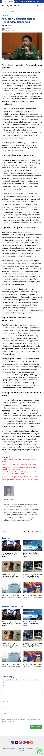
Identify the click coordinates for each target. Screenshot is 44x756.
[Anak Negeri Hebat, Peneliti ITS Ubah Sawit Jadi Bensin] (32, 587)
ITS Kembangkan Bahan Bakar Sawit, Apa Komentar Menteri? (19, 460)
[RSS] (31, 742)
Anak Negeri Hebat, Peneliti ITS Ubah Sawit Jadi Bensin (20, 480)
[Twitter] (16, 742)
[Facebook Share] (24, 531)
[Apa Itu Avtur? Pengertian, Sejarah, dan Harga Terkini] (11, 587)
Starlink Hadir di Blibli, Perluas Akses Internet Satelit (19, 464)
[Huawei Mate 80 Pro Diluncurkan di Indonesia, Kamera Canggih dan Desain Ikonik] (11, 566)
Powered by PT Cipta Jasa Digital (14, 748)
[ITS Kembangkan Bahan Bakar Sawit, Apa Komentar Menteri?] (11, 545)
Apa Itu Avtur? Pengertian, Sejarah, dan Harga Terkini (20, 477)
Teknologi (5, 15)
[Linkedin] (24, 742)
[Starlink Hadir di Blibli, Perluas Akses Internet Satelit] (32, 545)
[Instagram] (20, 742)
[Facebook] (12, 742)
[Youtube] (28, 742)
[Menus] (3, 5)
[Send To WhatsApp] (40, 531)
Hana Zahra (9, 29)
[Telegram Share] (36, 531)
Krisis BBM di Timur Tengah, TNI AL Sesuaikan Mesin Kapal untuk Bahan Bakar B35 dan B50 (21, 473)
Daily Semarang (12, 5)
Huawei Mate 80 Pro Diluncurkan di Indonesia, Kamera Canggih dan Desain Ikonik (20, 468)
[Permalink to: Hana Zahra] (3, 29)
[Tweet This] (28, 531)
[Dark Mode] (38, 5)
